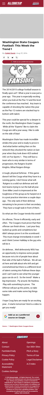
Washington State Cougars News (21, 326)
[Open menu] (3, 3)
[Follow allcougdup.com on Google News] (38, 316)
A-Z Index (31, 364)
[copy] (16, 57)
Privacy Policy (8, 355)
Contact (5, 346)
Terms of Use (33, 355)
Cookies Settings (10, 371)
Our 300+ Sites (33, 346)
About (5, 342)
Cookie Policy (8, 359)
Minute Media (14, 377)
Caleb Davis (10, 53)
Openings (31, 342)
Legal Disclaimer (34, 359)
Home (4, 326)
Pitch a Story (32, 351)
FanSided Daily (9, 351)
